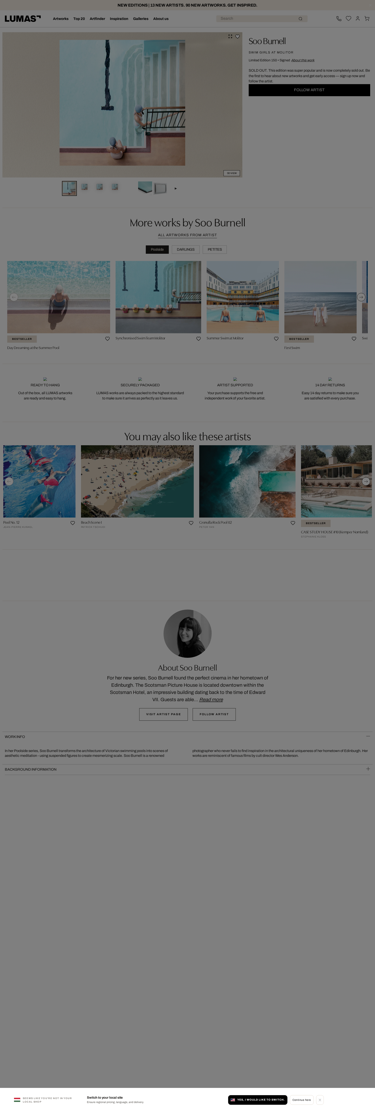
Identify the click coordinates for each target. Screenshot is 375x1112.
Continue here (301, 1099)
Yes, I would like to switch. (261, 1099)
